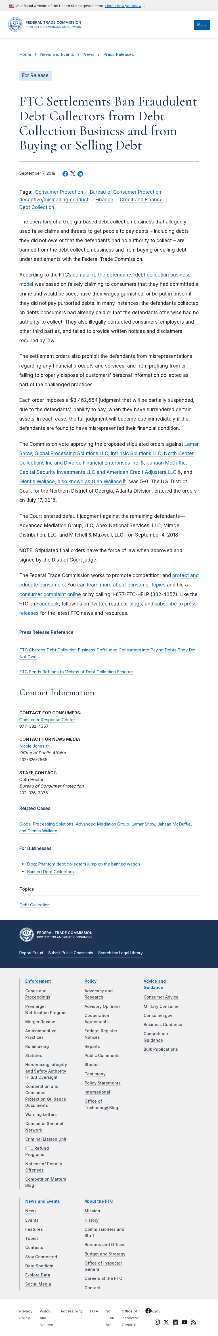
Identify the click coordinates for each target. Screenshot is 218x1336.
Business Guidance (163, 1024)
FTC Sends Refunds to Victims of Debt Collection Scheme (76, 671)
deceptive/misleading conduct (54, 199)
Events (32, 1220)
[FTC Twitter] (166, 1321)
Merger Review (40, 1022)
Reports (92, 1046)
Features (34, 1229)
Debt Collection (36, 207)
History (91, 1220)
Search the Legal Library (120, 953)
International (97, 1092)
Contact (92, 1288)
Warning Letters (41, 1114)
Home (25, 54)
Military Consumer (162, 1006)
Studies (92, 1064)
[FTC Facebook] (148, 1311)
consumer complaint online (50, 594)
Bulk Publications (161, 1049)
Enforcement (38, 981)
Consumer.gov (158, 1015)
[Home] (46, 30)
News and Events (57, 54)
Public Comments (102, 1055)
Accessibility (71, 1311)
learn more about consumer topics (126, 585)
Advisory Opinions (103, 1006)
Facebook (48, 604)
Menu (202, 24)
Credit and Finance (141, 199)
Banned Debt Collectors (50, 871)
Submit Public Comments (70, 953)
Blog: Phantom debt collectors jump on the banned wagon (83, 864)
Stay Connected (41, 1257)
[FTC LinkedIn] (175, 1323)
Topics (32, 1238)
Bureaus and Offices (105, 1244)
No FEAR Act (110, 1318)
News (89, 54)
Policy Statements (103, 1083)
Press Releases (118, 54)
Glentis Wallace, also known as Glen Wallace (70, 481)
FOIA (94, 1311)
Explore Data (37, 1275)
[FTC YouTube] (184, 1323)
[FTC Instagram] (157, 1323)
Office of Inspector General (130, 1318)
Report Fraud (31, 953)
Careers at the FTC (103, 1278)
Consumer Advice (161, 997)
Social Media (38, 1284)
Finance (104, 199)
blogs (135, 604)
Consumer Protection (59, 192)
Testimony (95, 1074)
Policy (91, 981)
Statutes (33, 1055)
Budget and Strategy (105, 1254)
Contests (34, 1247)
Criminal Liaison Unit (45, 1139)
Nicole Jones (32, 746)
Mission (92, 1211)
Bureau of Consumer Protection (125, 192)
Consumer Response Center (47, 719)
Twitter (98, 604)
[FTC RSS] (193, 1323)
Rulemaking (37, 1046)
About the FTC (99, 1201)
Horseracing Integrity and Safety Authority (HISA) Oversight (46, 1071)
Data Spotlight (39, 1266)
